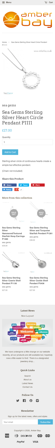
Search (27, 375)
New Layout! (27, 316)
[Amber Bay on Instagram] (37, 401)
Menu (8, 2)
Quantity (6, 137)
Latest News (28, 310)
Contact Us (27, 386)
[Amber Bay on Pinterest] (30, 401)
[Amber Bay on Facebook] (24, 401)
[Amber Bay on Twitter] (17, 401)
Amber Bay (35, 430)
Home (4, 42)
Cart (50, 2)
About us (27, 379)
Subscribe (45, 422)
